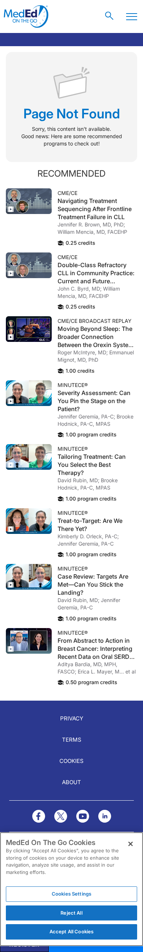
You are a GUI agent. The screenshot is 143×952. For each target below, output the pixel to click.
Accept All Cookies (72, 931)
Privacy (71, 718)
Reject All (71, 913)
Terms (71, 739)
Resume (29, 201)
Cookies (71, 760)
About (71, 782)
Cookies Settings (71, 894)
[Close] (130, 844)
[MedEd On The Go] (26, 16)
